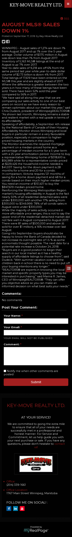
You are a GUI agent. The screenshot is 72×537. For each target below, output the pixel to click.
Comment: (12, 344)
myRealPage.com (36, 530)
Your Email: (12, 327)
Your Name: (12, 315)
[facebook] (9, 508)
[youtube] (23, 508)
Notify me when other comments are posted (31, 372)
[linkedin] (16, 508)
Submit (36, 382)
